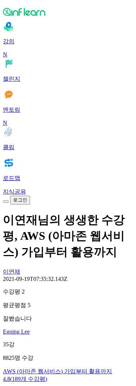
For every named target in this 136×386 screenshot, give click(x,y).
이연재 (11, 271)
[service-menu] (6, 201)
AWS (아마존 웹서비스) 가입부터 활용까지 (57, 371)
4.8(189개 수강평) (25, 379)
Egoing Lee (16, 332)
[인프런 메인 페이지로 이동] (68, 11)
